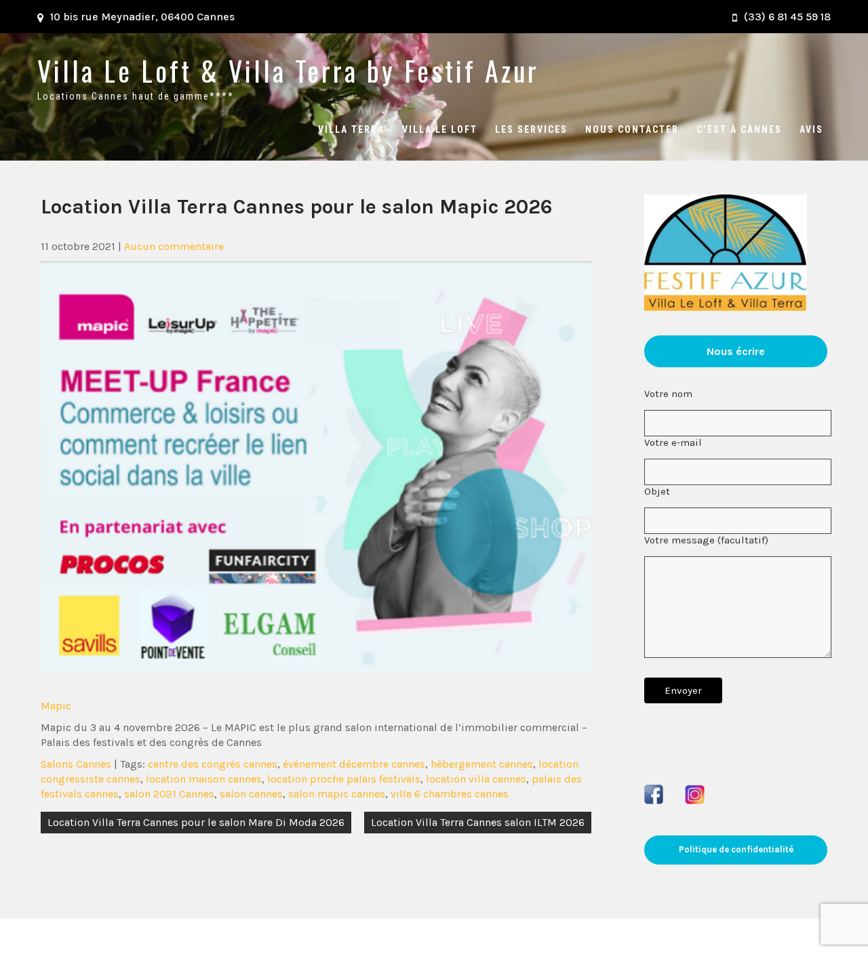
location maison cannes (204, 778)
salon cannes (251, 793)
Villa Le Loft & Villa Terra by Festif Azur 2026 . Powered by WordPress (434, 936)
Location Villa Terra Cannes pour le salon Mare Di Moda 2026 (195, 822)
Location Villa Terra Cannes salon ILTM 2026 (478, 822)
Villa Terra (351, 129)
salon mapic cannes (336, 793)
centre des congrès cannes (212, 764)
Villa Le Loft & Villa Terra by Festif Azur (288, 70)
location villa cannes (476, 778)
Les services (531, 129)
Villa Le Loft (439, 129)
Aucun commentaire (174, 246)
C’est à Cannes (739, 129)
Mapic (56, 705)
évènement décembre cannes (354, 764)
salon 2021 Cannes (169, 793)
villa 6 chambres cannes (450, 793)
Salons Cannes (76, 764)
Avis (811, 129)
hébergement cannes (482, 764)
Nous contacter (632, 129)
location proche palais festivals (343, 778)
